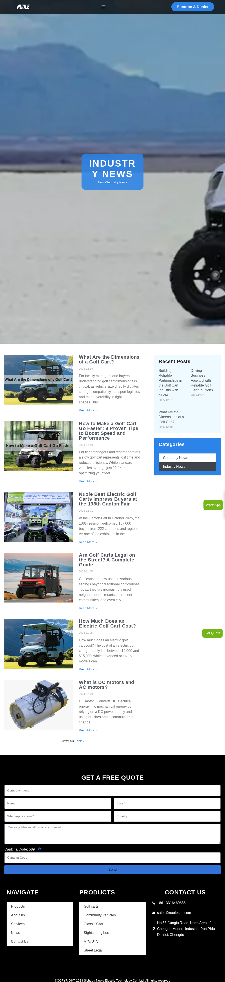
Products (18, 906)
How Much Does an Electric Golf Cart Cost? (107, 623)
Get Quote (212, 633)
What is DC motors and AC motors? (106, 685)
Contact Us (19, 941)
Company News (175, 458)
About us (18, 915)
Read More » (88, 410)
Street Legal (93, 950)
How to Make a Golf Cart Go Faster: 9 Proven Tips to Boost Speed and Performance (108, 431)
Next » (80, 741)
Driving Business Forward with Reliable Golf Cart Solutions (202, 380)
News (15, 933)
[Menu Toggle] (103, 7)
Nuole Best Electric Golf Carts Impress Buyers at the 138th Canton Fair (108, 499)
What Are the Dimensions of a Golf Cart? (109, 359)
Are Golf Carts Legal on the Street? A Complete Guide (107, 559)
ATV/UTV (91, 941)
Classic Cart (93, 924)
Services (18, 924)
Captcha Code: (23, 849)
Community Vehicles (100, 915)
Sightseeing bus (96, 933)
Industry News (174, 466)
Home (102, 182)
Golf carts (91, 906)
